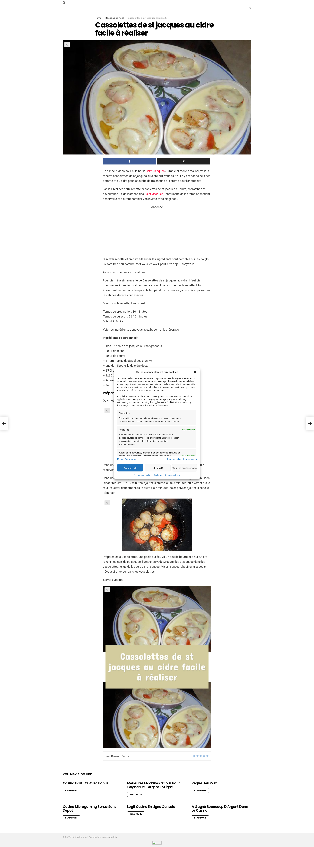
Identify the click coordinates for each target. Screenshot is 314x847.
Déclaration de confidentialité (167, 475)
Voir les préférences (184, 467)
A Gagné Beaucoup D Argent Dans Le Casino (220, 808)
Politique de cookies (143, 475)
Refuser (158, 467)
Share (67, 44)
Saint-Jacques (155, 171)
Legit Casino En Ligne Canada (151, 806)
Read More (71, 790)
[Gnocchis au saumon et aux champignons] (4, 423)
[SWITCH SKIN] (64, 2)
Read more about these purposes (182, 459)
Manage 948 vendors (126, 459)
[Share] (157, 525)
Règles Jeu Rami (205, 783)
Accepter (130, 467)
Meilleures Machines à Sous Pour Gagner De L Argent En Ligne (153, 785)
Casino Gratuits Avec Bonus (85, 783)
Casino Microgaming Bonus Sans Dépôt (89, 808)
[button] (195, 372)
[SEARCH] (250, 8)
